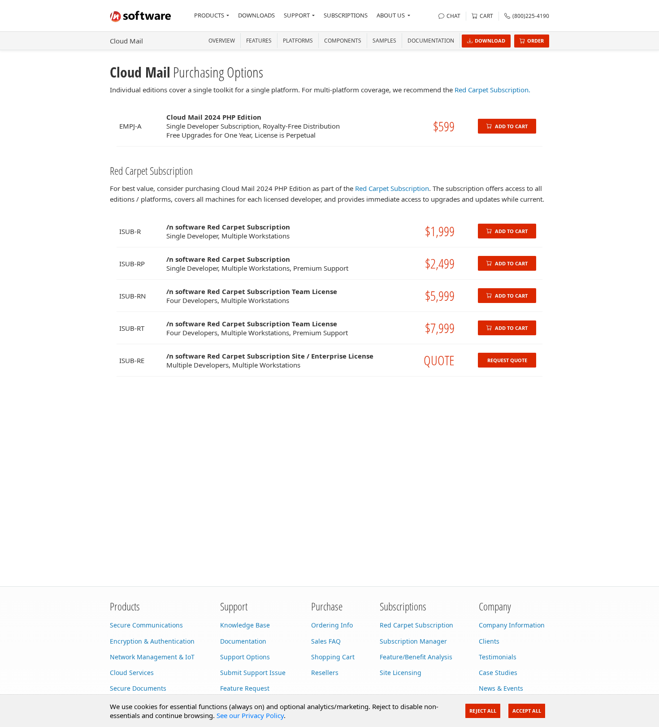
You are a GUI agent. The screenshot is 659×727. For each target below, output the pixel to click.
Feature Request (244, 688)
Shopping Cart (333, 657)
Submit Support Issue (253, 672)
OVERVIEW (221, 40)
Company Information (512, 625)
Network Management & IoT (152, 657)
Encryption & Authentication (152, 641)
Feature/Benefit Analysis (416, 657)
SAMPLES (384, 40)
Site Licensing (400, 672)
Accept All (526, 710)
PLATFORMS (298, 40)
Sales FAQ (326, 641)
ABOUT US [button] (391, 15)
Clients (489, 641)
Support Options (245, 657)
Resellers (324, 672)
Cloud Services (132, 672)
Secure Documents (138, 688)
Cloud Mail (126, 40)
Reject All (482, 710)
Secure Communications (146, 625)
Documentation (431, 40)
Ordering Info (332, 625)
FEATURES (259, 40)
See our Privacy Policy (250, 715)
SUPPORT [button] (297, 15)
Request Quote (507, 360)
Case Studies (498, 672)
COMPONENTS (342, 40)
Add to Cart (511, 126)
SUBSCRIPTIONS (346, 15)
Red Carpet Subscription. (492, 89)
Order (535, 40)
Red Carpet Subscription (392, 188)
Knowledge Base (245, 625)
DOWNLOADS (256, 15)
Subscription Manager (413, 641)
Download (490, 40)
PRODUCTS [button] (209, 15)
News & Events (501, 688)
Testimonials (497, 657)
